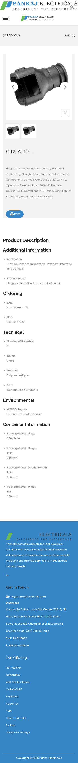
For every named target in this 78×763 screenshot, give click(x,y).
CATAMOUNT (14, 689)
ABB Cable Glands (17, 682)
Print (17, 214)
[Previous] (13, 87)
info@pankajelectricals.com (27, 596)
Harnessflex (13, 668)
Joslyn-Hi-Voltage (18, 732)
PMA (9, 711)
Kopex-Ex (12, 704)
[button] (72, 8)
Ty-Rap (10, 725)
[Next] (65, 87)
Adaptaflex (13, 675)
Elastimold (12, 696)
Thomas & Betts (16, 718)
